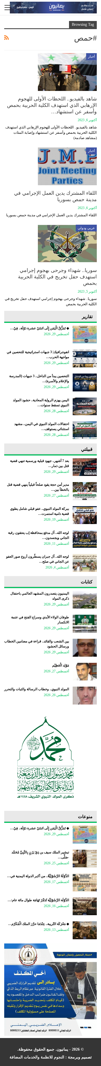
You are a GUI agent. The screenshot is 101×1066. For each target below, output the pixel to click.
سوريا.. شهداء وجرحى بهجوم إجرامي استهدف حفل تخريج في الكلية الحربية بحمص (57, 276)
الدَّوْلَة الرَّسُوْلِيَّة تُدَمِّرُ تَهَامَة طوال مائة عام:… (38, 900)
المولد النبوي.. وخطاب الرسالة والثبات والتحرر (36, 689)
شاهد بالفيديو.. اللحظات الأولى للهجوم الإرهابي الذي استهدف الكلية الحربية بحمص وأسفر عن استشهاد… (52, 105)
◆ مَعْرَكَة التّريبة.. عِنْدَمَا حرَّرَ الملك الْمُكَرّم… (38, 924)
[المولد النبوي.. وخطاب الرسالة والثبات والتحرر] (85, 696)
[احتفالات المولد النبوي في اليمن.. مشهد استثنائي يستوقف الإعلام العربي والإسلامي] (85, 430)
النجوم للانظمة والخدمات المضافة (37, 1057)
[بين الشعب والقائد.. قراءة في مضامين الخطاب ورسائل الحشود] (85, 648)
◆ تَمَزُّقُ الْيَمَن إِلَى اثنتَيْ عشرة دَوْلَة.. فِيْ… (39, 328)
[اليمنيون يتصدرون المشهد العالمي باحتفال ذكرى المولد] (85, 600)
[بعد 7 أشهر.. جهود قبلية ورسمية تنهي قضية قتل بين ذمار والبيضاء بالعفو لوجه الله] (85, 467)
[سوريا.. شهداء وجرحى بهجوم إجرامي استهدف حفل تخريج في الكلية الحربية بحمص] (67, 243)
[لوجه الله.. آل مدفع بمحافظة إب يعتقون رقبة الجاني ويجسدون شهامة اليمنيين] (85, 539)
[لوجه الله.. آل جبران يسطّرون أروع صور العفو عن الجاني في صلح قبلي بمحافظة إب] (85, 563)
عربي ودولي (86, 228)
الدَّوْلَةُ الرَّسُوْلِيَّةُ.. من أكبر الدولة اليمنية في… (38, 876)
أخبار (91, 56)
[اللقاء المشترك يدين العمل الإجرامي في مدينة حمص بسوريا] (67, 166)
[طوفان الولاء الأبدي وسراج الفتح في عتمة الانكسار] (85, 624)
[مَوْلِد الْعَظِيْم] (85, 672)
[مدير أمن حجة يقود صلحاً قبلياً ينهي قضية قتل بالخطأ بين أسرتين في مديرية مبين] (85, 491)
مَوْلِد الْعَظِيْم (60, 665)
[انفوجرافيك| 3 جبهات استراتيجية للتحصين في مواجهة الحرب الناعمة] (85, 358)
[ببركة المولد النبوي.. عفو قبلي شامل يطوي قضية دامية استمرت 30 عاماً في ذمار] (85, 515)
